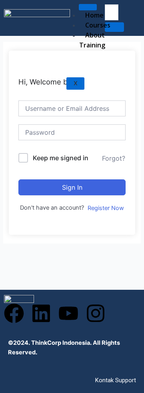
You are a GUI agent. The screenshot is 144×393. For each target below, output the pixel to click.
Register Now (106, 208)
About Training (92, 40)
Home (94, 15)
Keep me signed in (60, 158)
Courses (97, 25)
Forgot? (113, 158)
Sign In (72, 187)
